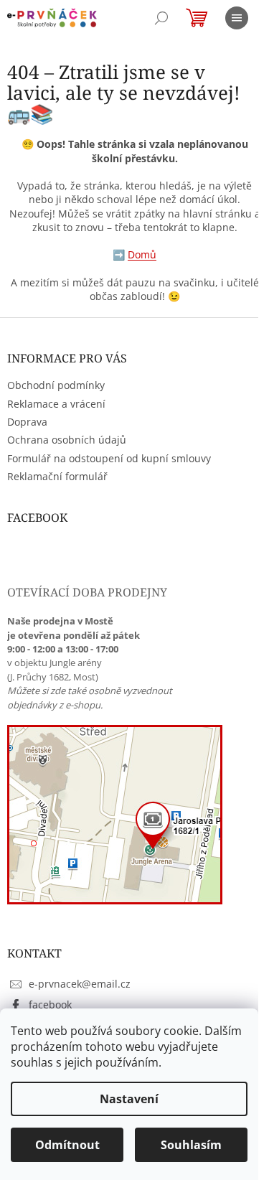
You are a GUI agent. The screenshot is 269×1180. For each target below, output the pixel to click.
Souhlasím (191, 1145)
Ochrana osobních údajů (66, 439)
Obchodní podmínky (56, 385)
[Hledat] (161, 18)
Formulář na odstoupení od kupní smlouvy (109, 458)
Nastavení (129, 1099)
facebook (50, 1004)
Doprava (27, 422)
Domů (142, 254)
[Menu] (236, 18)
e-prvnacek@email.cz (80, 984)
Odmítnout (67, 1145)
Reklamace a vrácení (56, 404)
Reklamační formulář (57, 476)
